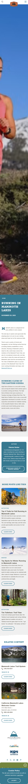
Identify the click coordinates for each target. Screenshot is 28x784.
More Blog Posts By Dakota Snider (13, 469)
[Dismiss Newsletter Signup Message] (25, 765)
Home (4, 298)
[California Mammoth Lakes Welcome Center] (14, 690)
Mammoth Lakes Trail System (13, 666)
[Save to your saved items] (23, 649)
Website (4, 672)
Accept (14, 780)
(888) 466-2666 (8, 712)
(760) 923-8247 (8, 668)
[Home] (14, 4)
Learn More (8, 676)
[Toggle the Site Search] (2, 2)
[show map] (23, 653)
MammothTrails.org (6, 368)
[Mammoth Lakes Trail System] (14, 654)
